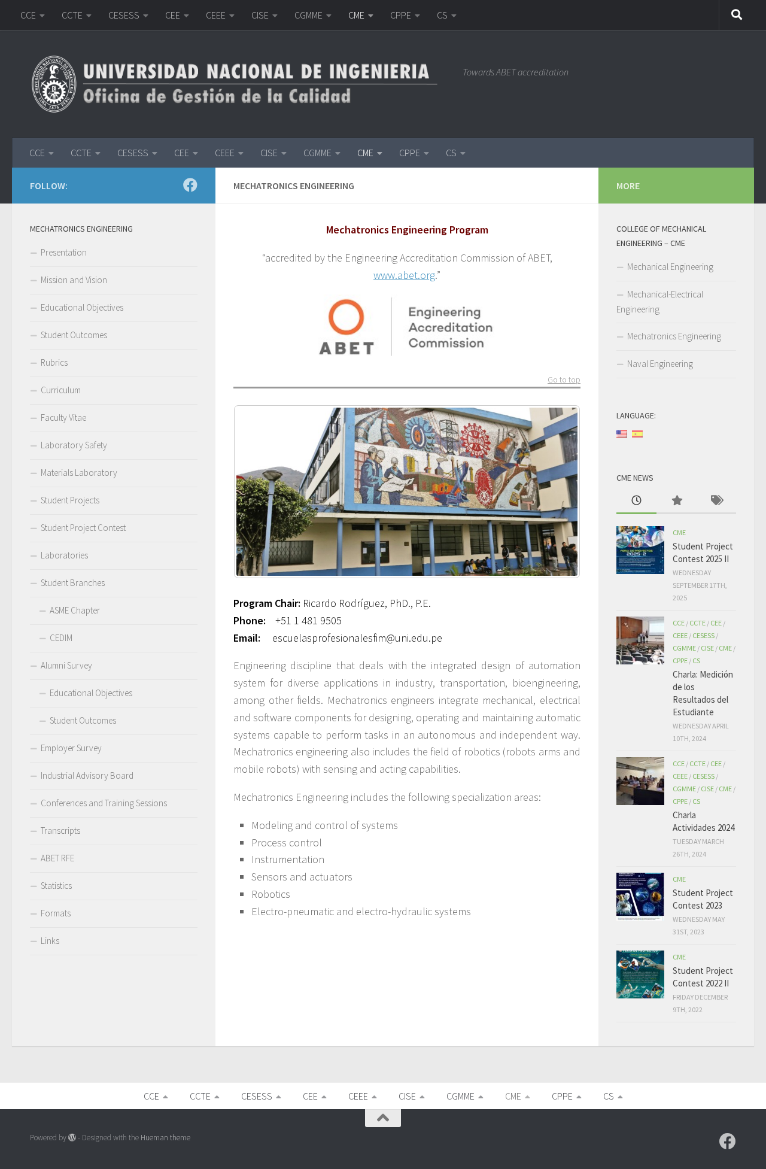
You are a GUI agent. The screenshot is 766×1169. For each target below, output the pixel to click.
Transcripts (60, 830)
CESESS (123, 15)
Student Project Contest (83, 527)
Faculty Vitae (63, 417)
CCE (28, 15)
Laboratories (64, 555)
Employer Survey (71, 748)
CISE (260, 15)
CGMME (308, 15)
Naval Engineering (660, 363)
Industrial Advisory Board (87, 775)
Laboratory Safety (74, 445)
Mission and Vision (74, 280)
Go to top (564, 380)
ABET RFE (57, 858)
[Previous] (258, 491)
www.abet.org (404, 275)
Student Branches (73, 582)
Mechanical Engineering (670, 266)
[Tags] (716, 501)
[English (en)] (621, 433)
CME (356, 15)
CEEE (216, 15)
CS (442, 15)
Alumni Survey (66, 665)
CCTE (72, 15)
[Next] (555, 491)
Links (50, 940)
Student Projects (70, 500)
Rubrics (54, 362)
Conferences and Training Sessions (104, 803)
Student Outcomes (74, 335)
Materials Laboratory (79, 472)
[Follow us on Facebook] (190, 185)
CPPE (400, 15)
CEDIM (61, 637)
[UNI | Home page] (240, 84)
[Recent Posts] (636, 501)
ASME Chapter (75, 610)
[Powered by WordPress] (72, 1137)
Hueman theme (165, 1137)
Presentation (64, 252)
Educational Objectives (82, 307)
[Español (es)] (637, 433)
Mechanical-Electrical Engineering (659, 302)
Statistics (56, 885)
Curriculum (61, 390)
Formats (56, 913)
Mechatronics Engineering (674, 336)
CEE (172, 15)
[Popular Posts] (676, 501)
